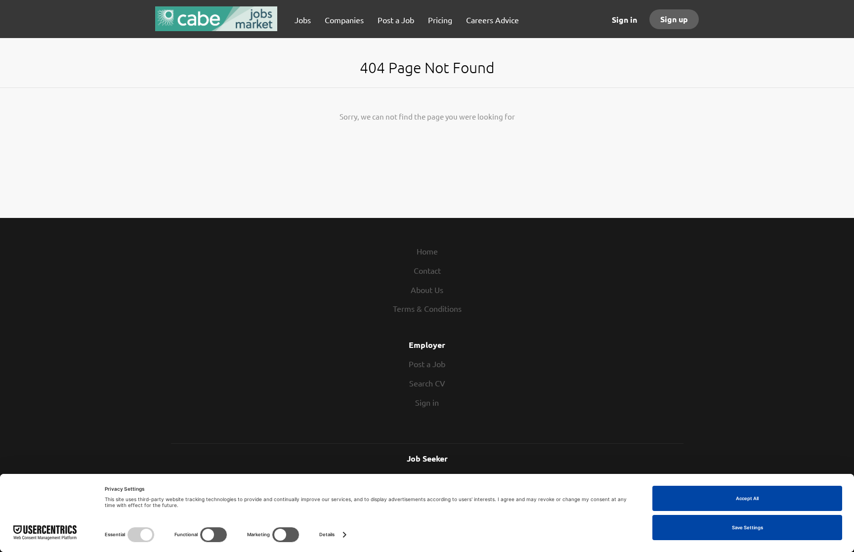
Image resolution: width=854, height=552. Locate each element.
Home (427, 251)
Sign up (674, 19)
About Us (427, 290)
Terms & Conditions (427, 308)
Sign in (624, 19)
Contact (427, 270)
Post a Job (427, 364)
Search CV (427, 383)
